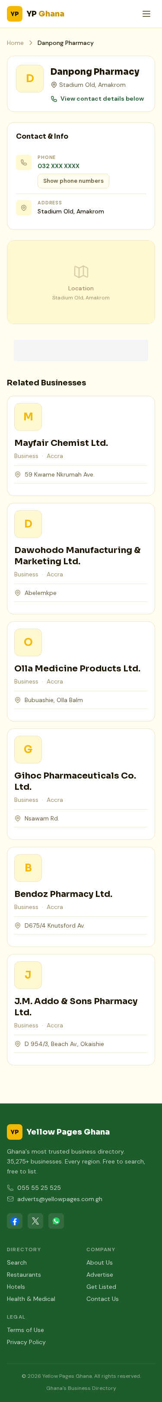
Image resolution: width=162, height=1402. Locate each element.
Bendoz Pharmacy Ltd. (63, 894)
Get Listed (101, 1287)
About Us (99, 1262)
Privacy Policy (26, 1342)
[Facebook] (14, 1221)
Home (15, 43)
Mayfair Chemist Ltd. (61, 443)
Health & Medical (31, 1299)
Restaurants (24, 1274)
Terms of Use (25, 1330)
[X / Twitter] (35, 1221)
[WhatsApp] (56, 1221)
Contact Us (102, 1299)
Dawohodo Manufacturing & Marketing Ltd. (77, 556)
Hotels (16, 1287)
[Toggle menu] (146, 13)
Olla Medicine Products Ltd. (77, 668)
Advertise (99, 1274)
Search (17, 1262)
